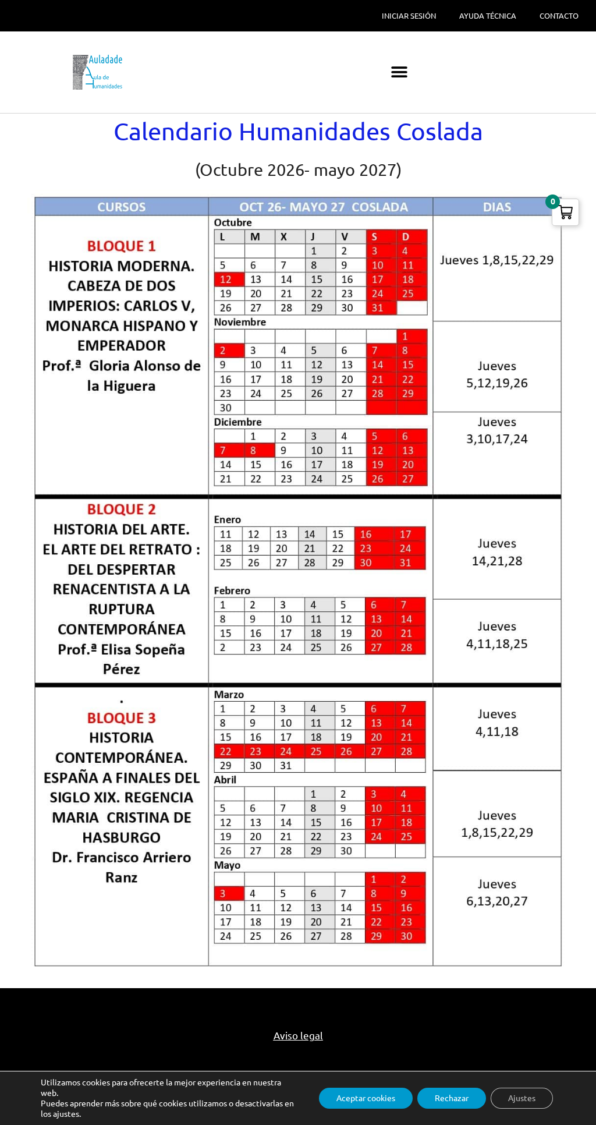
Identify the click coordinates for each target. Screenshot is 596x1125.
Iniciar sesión (409, 16)
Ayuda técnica (487, 16)
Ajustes (521, 1098)
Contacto (559, 16)
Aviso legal (298, 1035)
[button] (399, 72)
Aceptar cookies (365, 1098)
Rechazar (452, 1098)
